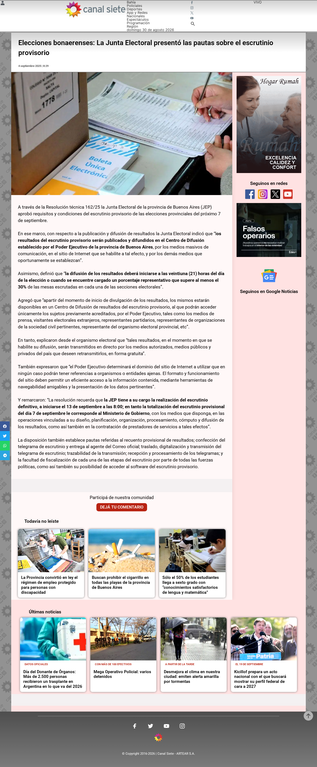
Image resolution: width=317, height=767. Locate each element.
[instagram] (262, 194)
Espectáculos (138, 19)
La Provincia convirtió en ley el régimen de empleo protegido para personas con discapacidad (49, 585)
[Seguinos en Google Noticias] (269, 276)
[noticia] (51, 550)
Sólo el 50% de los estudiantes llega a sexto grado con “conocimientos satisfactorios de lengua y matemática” (190, 585)
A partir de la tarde (179, 664)
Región (132, 26)
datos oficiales (36, 664)
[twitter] (275, 194)
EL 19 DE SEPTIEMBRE (249, 664)
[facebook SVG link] (192, 3)
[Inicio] (95, 9)
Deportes (134, 9)
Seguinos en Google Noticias (269, 291)
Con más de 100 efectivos (113, 664)
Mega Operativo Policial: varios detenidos (122, 674)
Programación (138, 23)
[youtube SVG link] (192, 18)
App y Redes (137, 12)
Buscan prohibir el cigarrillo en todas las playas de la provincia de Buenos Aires (121, 582)
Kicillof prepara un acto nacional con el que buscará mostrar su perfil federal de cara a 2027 (260, 679)
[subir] (308, 715)
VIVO (258, 2)
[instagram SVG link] (192, 8)
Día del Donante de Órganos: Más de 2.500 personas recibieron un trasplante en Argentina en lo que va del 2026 (52, 679)
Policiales (134, 5)
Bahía (131, 2)
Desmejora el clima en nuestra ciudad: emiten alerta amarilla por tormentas (192, 676)
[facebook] (250, 194)
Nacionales (136, 16)
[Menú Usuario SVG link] (2, 3)
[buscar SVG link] (192, 24)
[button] (5, 426)
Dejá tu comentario (121, 507)
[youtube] (288, 194)
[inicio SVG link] (158, 738)
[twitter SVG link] (192, 13)
